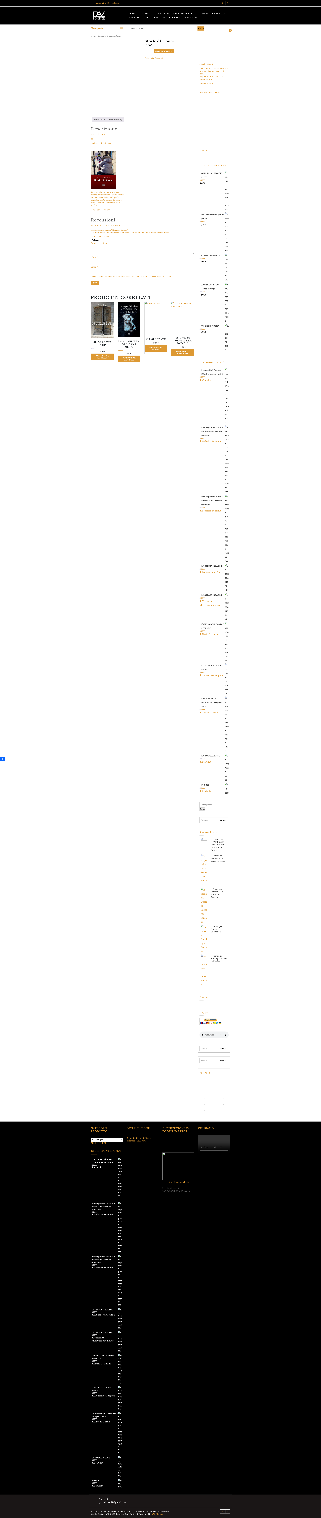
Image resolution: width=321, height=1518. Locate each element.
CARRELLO (218, 13)
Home (93, 36)
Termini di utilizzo (156, 276)
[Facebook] (2, 759)
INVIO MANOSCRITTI (185, 13)
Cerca (201, 28)
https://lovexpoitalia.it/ (178, 1182)
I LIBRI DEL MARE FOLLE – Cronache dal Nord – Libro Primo (218, 844)
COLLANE (174, 17)
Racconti (102, 36)
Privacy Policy (140, 276)
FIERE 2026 (191, 17)
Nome (94, 257)
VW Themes (157, 1514)
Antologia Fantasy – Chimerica (216, 929)
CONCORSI (159, 17)
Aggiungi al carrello (163, 51)
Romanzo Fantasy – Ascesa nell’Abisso (219, 958)
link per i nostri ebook (209, 93)
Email (94, 267)
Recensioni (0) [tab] (115, 119)
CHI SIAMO (146, 13)
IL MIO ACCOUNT (138, 17)
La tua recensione (100, 243)
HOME (132, 13)
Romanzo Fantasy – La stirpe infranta (218, 858)
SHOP (205, 13)
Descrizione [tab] (99, 119)
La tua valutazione (100, 236)
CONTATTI (163, 13)
